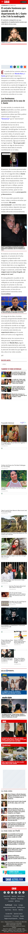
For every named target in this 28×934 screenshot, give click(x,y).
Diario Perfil (7, 896)
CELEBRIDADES (4, 5)
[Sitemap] (23, 892)
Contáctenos (7, 916)
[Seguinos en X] (12, 892)
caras (14, 721)
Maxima (21, 910)
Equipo (22, 916)
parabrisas (14, 745)
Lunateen (11, 901)
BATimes (17, 901)
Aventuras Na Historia (9, 907)
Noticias (14, 896)
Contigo (21, 905)
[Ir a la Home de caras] (6, 2)
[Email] (25, 67)
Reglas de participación (10, 918)
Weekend (13, 899)
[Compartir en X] (15, 67)
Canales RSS (8, 914)
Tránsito (21, 918)
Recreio (15, 910)
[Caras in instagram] (5, 892)
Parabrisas (20, 899)
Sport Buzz (8, 910)
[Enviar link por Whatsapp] (18, 67)
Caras (15, 905)
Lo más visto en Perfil (10, 831)
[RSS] (20, 892)
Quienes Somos (18, 914)
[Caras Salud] (14, 874)
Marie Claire (21, 896)
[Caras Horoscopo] (14, 881)
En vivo (24, 2)
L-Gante (4, 364)
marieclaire (14, 698)
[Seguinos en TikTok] (16, 892)
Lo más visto (6, 791)
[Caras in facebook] (8, 892)
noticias (14, 675)
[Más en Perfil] (10, 671)
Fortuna (7, 899)
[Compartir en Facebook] (11, 67)
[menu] (2, 2)
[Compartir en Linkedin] (21, 67)
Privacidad (16, 916)
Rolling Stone (21, 907)
